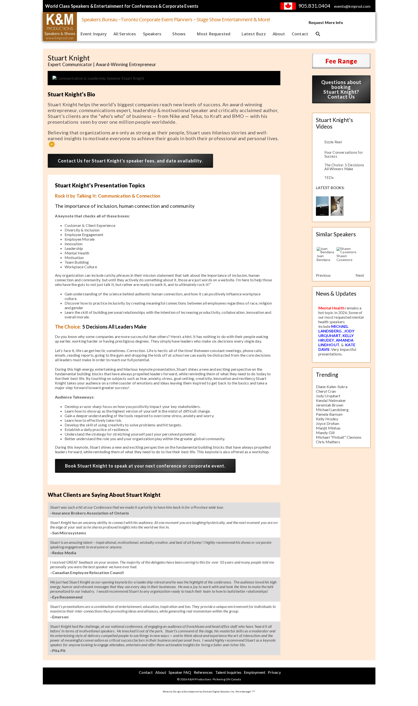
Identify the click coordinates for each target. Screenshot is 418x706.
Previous (323, 275)
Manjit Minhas (328, 428)
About (279, 34)
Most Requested (214, 34)
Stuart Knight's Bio (71, 94)
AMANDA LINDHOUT (336, 342)
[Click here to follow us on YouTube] (354, 22)
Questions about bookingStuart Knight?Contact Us (341, 89)
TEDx (329, 177)
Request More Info (326, 22)
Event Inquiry (93, 34)
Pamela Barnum (329, 414)
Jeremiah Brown (329, 405)
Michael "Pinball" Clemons (339, 437)
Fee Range (341, 61)
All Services (124, 34)
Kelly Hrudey (327, 418)
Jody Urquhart (328, 395)
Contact (300, 34)
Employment (254, 672)
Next (360, 275)
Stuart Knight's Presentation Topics (100, 185)
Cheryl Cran (326, 391)
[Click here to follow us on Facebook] (367, 22)
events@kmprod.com (352, 6)
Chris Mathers (328, 441)
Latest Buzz (253, 34)
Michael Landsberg (332, 409)
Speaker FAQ (180, 672)
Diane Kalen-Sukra (331, 386)
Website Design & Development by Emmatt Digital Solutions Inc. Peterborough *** (209, 691)
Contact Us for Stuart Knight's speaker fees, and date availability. (130, 160)
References (203, 672)
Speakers (152, 34)
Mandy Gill (325, 432)
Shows (179, 34)
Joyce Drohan (327, 423)
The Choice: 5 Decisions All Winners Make (344, 167)
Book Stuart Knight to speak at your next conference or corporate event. (145, 465)
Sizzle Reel (333, 142)
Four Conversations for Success (343, 154)
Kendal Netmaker (331, 400)
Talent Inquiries (228, 672)
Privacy (274, 672)
